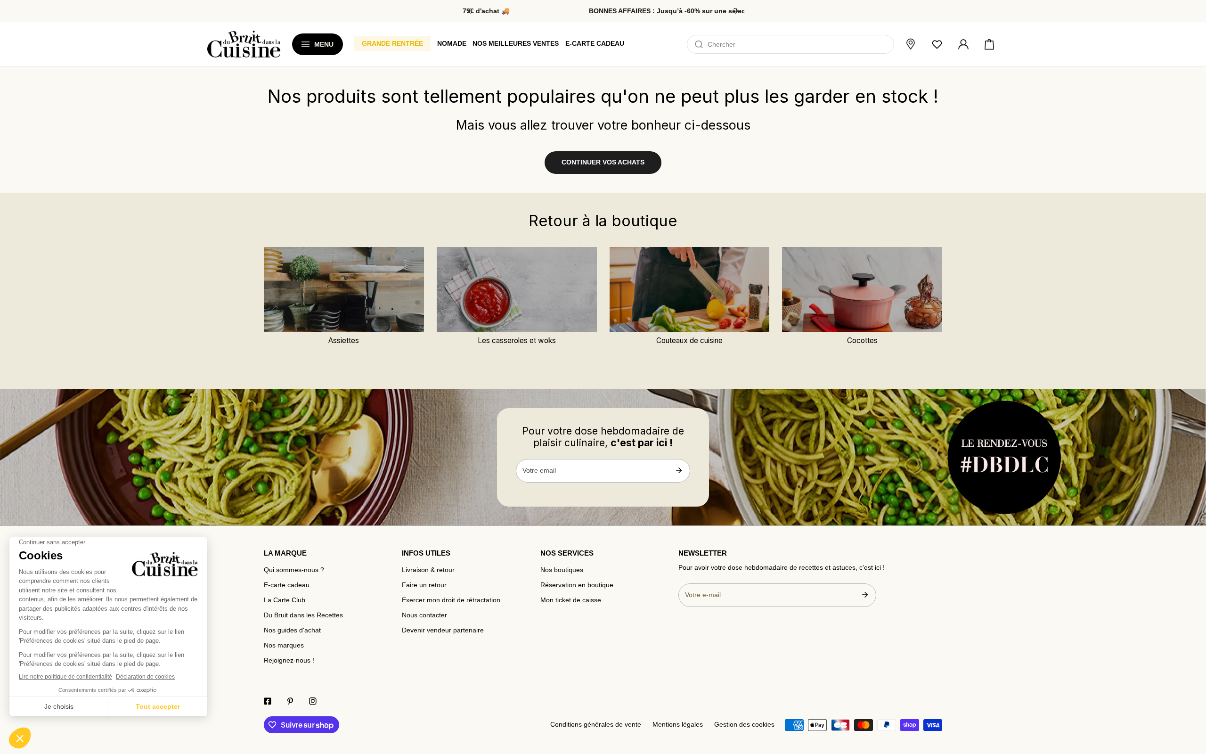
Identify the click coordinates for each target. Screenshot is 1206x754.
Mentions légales (677, 724)
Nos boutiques (561, 570)
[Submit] (678, 470)
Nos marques (284, 645)
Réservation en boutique (576, 585)
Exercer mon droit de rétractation (451, 600)
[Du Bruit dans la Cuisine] (243, 44)
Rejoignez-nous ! (289, 660)
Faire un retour (424, 585)
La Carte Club (284, 600)
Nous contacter (424, 615)
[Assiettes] (344, 289)
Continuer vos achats (603, 162)
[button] (989, 44)
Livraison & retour (428, 570)
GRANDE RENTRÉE (392, 43)
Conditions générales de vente (595, 724)
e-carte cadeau (594, 43)
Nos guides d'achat (292, 630)
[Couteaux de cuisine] (690, 289)
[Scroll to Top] (1190, 698)
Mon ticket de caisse (570, 600)
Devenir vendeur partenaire (443, 630)
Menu (324, 44)
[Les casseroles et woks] (517, 289)
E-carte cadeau (287, 585)
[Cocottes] (862, 289)
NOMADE (451, 43)
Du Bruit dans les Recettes (303, 615)
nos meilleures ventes (516, 43)
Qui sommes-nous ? (294, 570)
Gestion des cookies (744, 724)
